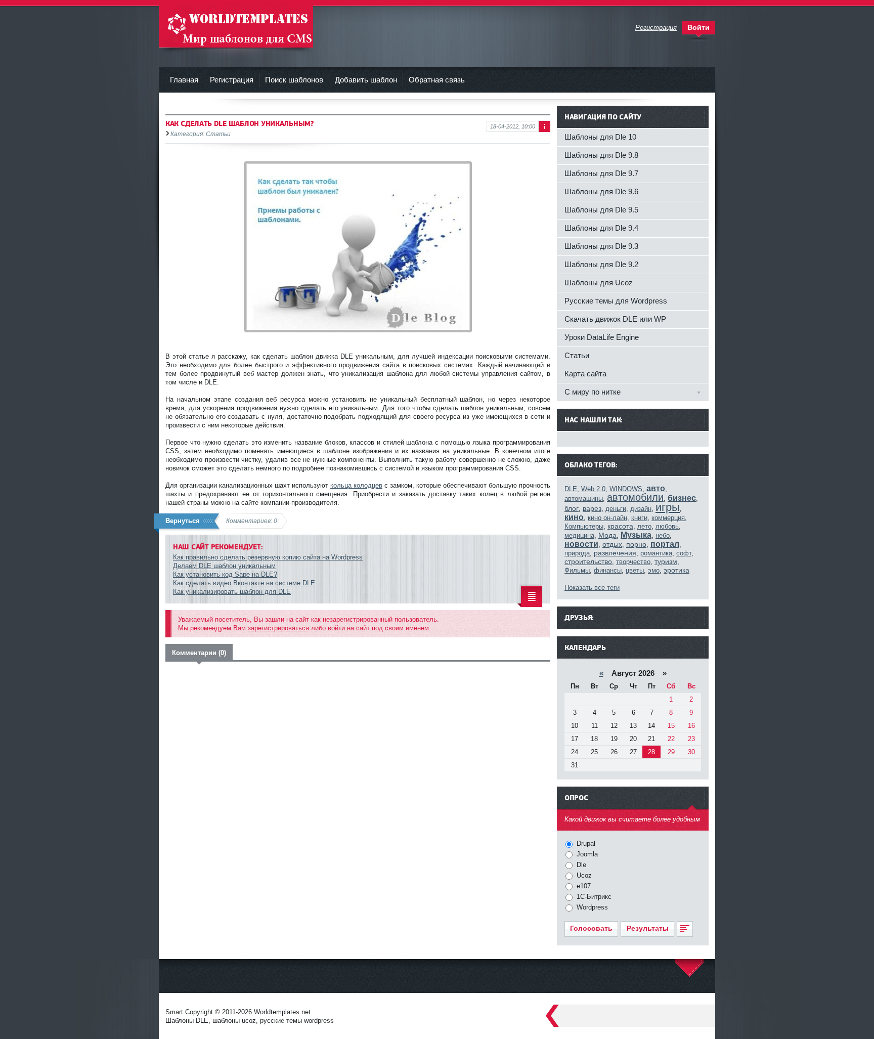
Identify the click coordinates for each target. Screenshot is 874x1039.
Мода (607, 535)
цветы (635, 570)
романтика (656, 553)
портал (664, 544)
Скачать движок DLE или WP (615, 319)
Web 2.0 (593, 489)
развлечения (615, 553)
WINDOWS (625, 489)
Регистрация (231, 79)
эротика (676, 570)
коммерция (668, 518)
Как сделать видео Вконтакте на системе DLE (244, 583)
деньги (615, 508)
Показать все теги (592, 587)
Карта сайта (585, 373)
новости (581, 544)
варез (592, 508)
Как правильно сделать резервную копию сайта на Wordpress (268, 557)
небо (663, 535)
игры (668, 507)
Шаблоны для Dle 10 (600, 137)
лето (644, 526)
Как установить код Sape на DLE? (225, 574)
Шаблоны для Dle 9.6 (601, 191)
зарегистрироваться (278, 628)
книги (639, 518)
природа (577, 553)
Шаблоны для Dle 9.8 (601, 155)
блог (571, 508)
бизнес (682, 498)
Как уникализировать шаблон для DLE (232, 591)
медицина (579, 535)
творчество (633, 562)
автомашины (583, 498)
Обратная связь (437, 79)
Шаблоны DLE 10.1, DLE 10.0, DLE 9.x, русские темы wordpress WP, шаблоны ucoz (236, 25)
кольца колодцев (356, 485)
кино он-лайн (607, 518)
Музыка (636, 535)
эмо (654, 570)
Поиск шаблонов (294, 79)
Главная (184, 79)
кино (574, 517)
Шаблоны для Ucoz (598, 282)
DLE (570, 489)
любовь (667, 526)
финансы (608, 570)
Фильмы (577, 570)
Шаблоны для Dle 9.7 (601, 173)
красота (620, 526)
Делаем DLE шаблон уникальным (224, 566)
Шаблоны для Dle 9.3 (601, 246)
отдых (612, 544)
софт (683, 553)
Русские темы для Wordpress (615, 300)
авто (655, 488)
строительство (588, 561)
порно (636, 544)
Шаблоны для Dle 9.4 (601, 228)
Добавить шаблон (366, 79)
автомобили (635, 497)
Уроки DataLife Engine (601, 337)
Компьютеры (583, 526)
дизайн (640, 508)
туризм (665, 561)
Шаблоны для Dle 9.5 (601, 209)
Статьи (576, 355)
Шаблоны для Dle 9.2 (601, 264)
